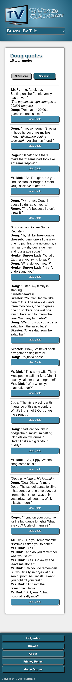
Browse (33, 645)
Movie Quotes (33, 669)
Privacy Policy (33, 661)
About (33, 653)
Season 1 (44, 76)
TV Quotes (33, 638)
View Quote (35, 119)
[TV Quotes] (36, 15)
